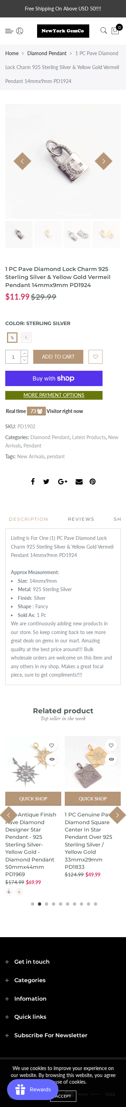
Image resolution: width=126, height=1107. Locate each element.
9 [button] (87, 903)
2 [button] (38, 903)
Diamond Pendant (46, 53)
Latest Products (89, 437)
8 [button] (80, 903)
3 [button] (45, 903)
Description (29, 519)
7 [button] (73, 903)
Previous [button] (22, 161)
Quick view (52, 759)
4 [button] (52, 903)
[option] (63, 161)
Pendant (32, 446)
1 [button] (31, 903)
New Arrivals (30, 456)
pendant (56, 456)
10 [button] (94, 903)
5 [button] (59, 903)
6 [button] (66, 903)
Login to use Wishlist (96, 357)
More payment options (53, 395)
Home (12, 53)
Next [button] (103, 161)
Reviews (81, 519)
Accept (63, 1096)
